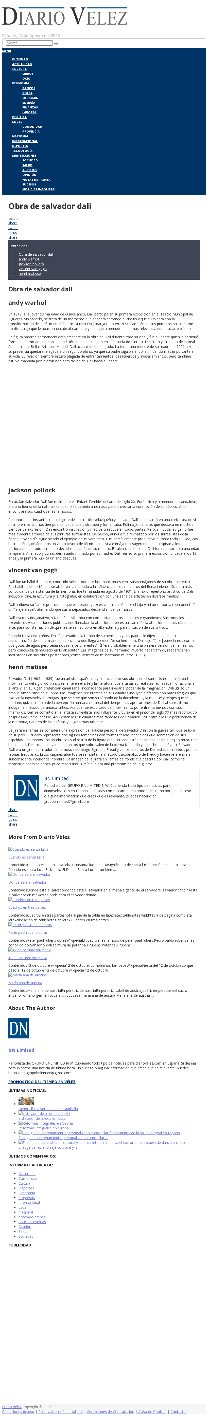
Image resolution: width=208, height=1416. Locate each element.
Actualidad (22, 64)
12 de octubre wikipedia (27, 957)
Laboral (29, 112)
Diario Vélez (12, 1406)
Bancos (28, 88)
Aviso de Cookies (152, 1411)
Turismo (29, 170)
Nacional (20, 136)
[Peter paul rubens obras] (104, 924)
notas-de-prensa (32, 1217)
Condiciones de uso (18, 1411)
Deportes (20, 146)
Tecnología (22, 151)
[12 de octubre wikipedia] (104, 949)
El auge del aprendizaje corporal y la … (50, 1147)
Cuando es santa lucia (26, 857)
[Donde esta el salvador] (104, 874)
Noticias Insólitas (38, 189)
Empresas (30, 98)
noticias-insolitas (32, 1221)
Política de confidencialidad (60, 1411)
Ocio (26, 78)
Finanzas (30, 107)
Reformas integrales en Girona (44, 1128)
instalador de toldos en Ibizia (42, 1118)
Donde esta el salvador (27, 882)
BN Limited (21, 1050)
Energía (28, 102)
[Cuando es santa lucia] (104, 849)
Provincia (31, 131)
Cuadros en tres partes (27, 907)
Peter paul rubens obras (28, 932)
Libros (27, 74)
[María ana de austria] (104, 975)
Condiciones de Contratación (110, 1411)
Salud (27, 165)
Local (17, 122)
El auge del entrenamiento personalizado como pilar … (63, 1137)
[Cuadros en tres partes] (104, 899)
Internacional (25, 141)
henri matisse (30, 273)
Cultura (19, 69)
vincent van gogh (33, 268)
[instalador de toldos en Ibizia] (44, 1113)
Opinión (29, 175)
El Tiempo (20, 59)
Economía (20, 83)
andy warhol (29, 259)
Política (19, 117)
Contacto (178, 1411)
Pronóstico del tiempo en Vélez (42, 1081)
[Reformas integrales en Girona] (46, 1123)
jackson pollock (31, 264)
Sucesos (29, 184)
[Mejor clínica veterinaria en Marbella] (26, 1104)
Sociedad (30, 160)
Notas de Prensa (36, 179)
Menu (6, 51)
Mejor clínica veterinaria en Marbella (48, 1108)
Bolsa (27, 93)
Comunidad (32, 126)
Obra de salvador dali (36, 254)
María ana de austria (25, 982)
